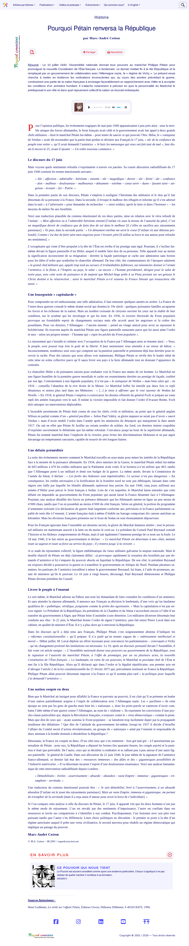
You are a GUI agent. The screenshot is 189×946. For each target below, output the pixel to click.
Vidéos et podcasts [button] (69, 5)
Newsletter (116, 52)
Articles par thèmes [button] (23, 5)
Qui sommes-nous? (114, 5)
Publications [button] (46, 5)
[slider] (97, 107)
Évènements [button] (92, 5)
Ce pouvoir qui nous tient (83, 867)
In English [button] (133, 5)
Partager (90, 52)
